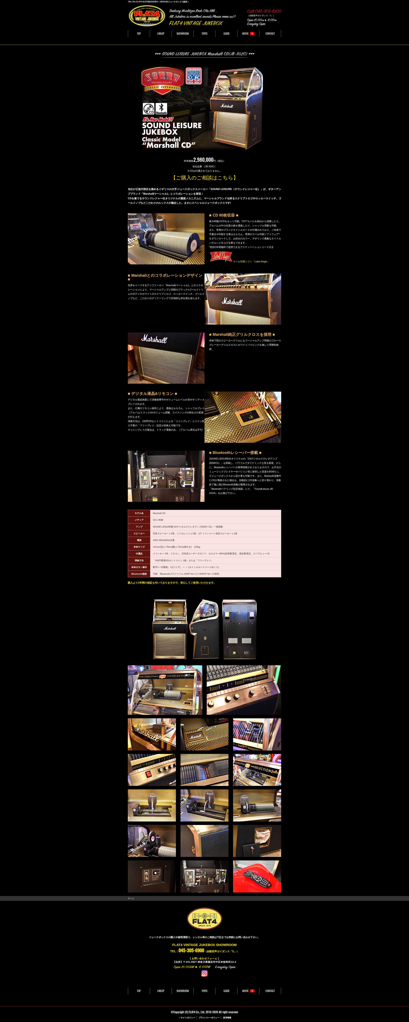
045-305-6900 (191, 950)
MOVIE (245, 33)
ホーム (131, 898)
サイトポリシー (188, 1017)
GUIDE (227, 33)
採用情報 (227, 1017)
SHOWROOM (183, 33)
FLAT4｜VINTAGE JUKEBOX (147, 15)
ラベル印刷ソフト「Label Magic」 (251, 261)
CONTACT (270, 33)
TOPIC (205, 33)
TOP (139, 33)
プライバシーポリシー (209, 1017)
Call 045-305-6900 (264, 12)
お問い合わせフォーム (204, 958)
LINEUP (160, 33)
